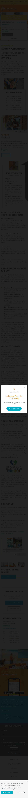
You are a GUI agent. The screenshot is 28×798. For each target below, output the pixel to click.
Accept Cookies (6, 792)
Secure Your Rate (14, 409)
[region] (14, 789)
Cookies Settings (21, 792)
